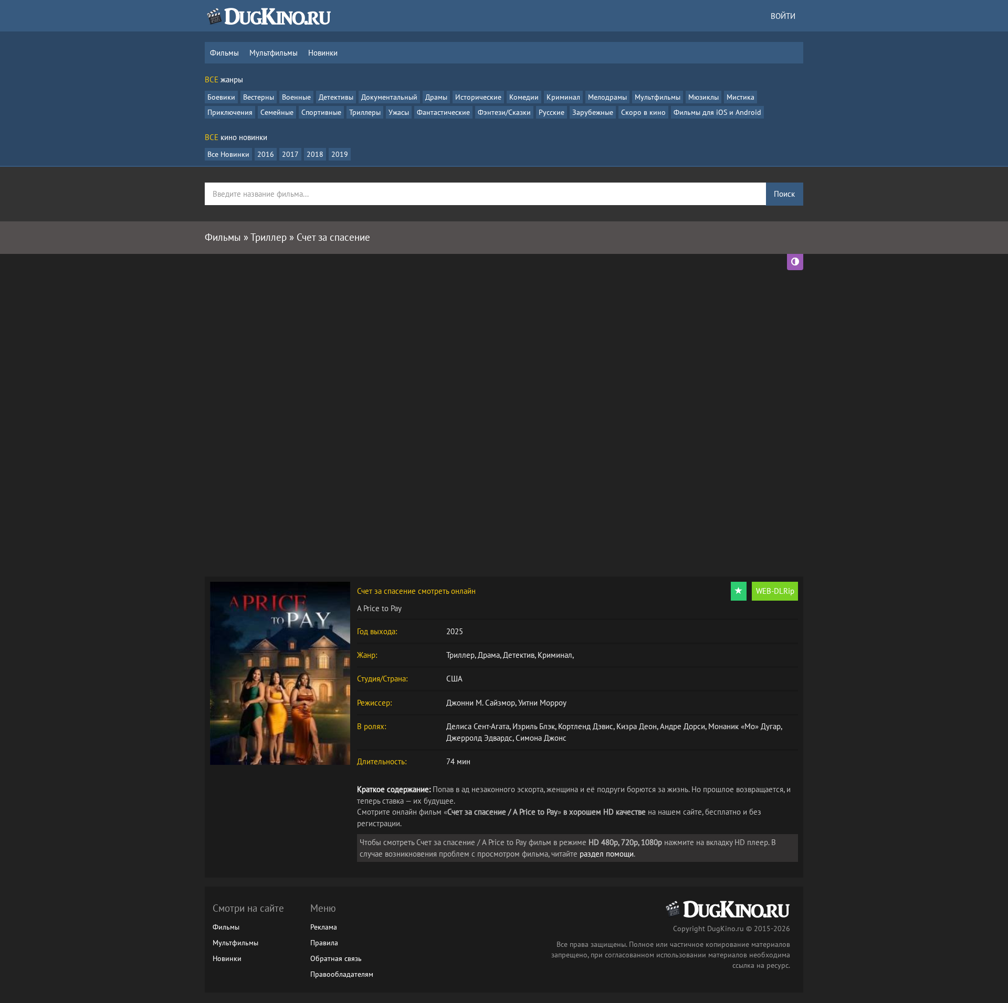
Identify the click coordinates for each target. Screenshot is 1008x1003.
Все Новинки (228, 154)
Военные (296, 97)
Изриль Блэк (533, 726)
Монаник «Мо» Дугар (744, 726)
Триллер (460, 655)
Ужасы (398, 112)
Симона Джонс (541, 738)
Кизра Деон (636, 726)
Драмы (436, 97)
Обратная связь (336, 958)
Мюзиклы (703, 97)
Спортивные (321, 112)
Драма (489, 655)
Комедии (524, 97)
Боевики (221, 97)
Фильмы (224, 53)
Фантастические (443, 112)
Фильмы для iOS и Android (717, 112)
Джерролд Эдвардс (479, 738)
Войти (783, 16)
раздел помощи (607, 854)
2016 (265, 154)
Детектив (518, 655)
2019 (339, 154)
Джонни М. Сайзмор (480, 703)
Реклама (323, 927)
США (454, 679)
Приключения (230, 112)
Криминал (563, 97)
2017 (290, 154)
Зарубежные (592, 112)
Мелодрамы (607, 97)
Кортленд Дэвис (585, 726)
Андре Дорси (682, 726)
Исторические (478, 97)
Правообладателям (341, 974)
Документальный (389, 97)
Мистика (740, 97)
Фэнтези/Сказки (504, 112)
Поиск (784, 194)
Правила (324, 942)
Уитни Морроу (542, 703)
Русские (551, 112)
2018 (315, 154)
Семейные (276, 112)
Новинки (323, 53)
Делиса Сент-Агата (477, 726)
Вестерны (258, 97)
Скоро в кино (643, 112)
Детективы (336, 97)
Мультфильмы (273, 53)
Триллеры (365, 112)
